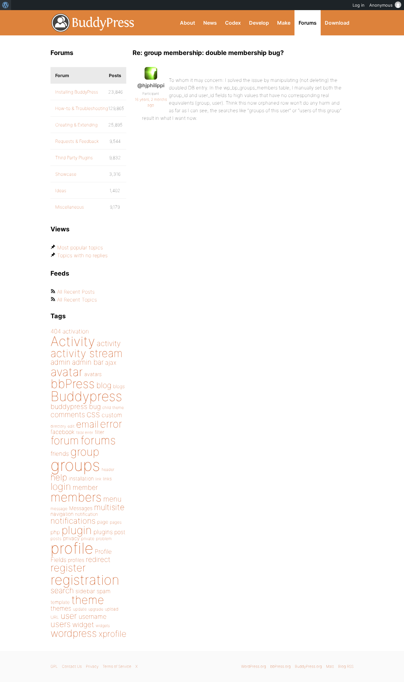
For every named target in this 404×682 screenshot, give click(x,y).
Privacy (92, 666)
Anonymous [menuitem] (381, 5)
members (76, 497)
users (60, 624)
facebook (62, 432)
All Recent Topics (77, 299)
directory (58, 426)
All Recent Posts (76, 292)
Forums (308, 23)
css (93, 414)
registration (84, 580)
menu (112, 499)
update (80, 609)
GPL (54, 666)
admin (60, 362)
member (85, 487)
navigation (62, 514)
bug (95, 406)
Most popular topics (80, 247)
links (107, 478)
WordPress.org (253, 666)
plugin (77, 530)
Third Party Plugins (74, 157)
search (62, 590)
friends (59, 453)
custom (112, 415)
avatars (93, 374)
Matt (330, 666)
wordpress (73, 633)
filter (99, 432)
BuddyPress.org (92, 22)
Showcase (65, 174)
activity (109, 343)
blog (103, 385)
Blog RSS (346, 666)
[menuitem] (5, 5)
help (58, 477)
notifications (73, 521)
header (108, 469)
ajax (110, 362)
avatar (66, 372)
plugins (103, 532)
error (111, 423)
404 (55, 331)
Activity (72, 341)
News (210, 23)
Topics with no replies (82, 255)
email (87, 424)
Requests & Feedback (77, 141)
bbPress (72, 383)
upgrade (95, 609)
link (98, 479)
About (187, 23)
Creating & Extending (76, 124)
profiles (76, 560)
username (92, 616)
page (102, 522)
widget (83, 624)
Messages (80, 508)
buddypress (68, 406)
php (55, 532)
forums (98, 440)
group (84, 452)
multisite (109, 507)
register (68, 568)
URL (54, 617)
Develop (259, 23)
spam (103, 591)
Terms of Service (117, 666)
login (60, 486)
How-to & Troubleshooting (81, 108)
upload (111, 609)
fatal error (84, 432)
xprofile (112, 634)
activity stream (86, 353)
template (60, 602)
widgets (103, 625)
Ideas (60, 190)
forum (64, 440)
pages (116, 522)
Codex (233, 23)
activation (75, 331)
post (119, 532)
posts (56, 538)
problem (104, 538)
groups (75, 465)
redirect (98, 559)
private (87, 538)
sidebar (85, 591)
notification (86, 514)
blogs (119, 386)
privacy (71, 538)
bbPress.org (280, 666)
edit (71, 426)
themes (60, 608)
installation (81, 478)
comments (67, 414)
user (69, 616)
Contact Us (72, 666)
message (59, 508)
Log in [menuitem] (359, 5)
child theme (113, 407)
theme (87, 600)
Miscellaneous (69, 207)
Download (337, 23)
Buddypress (86, 396)
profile (71, 548)
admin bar (88, 362)
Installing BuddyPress (76, 91)
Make (283, 23)
